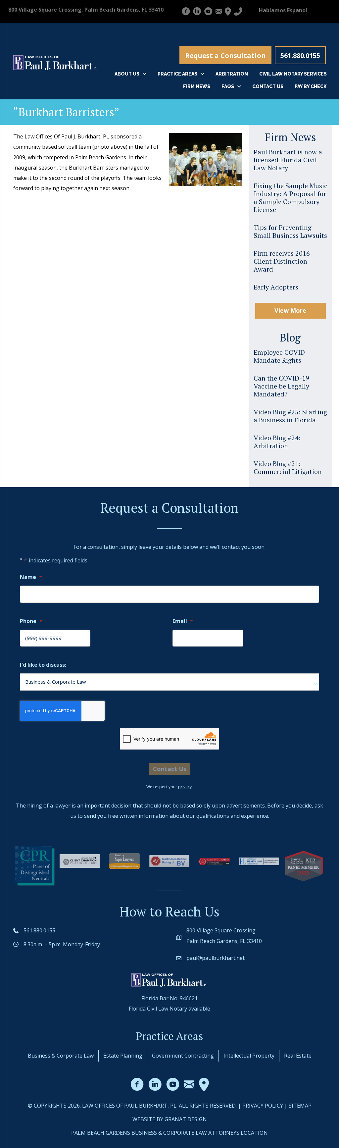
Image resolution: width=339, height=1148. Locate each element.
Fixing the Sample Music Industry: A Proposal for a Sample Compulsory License (290, 197)
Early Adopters (276, 287)
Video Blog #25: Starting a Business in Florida (290, 415)
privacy (185, 787)
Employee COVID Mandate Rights (279, 356)
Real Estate (298, 1055)
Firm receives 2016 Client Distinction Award (282, 261)
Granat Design (186, 1119)
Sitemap (300, 1105)
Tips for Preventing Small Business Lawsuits (290, 231)
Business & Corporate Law (61, 1055)
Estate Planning (122, 1055)
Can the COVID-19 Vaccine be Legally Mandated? (281, 386)
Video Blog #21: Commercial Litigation (288, 467)
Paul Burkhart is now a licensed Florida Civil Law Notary (288, 159)
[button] (225, 55)
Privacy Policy (262, 1105)
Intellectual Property (248, 1055)
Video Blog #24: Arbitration (277, 441)
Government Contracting (183, 1055)
